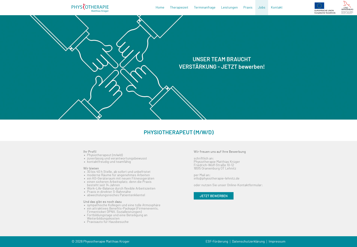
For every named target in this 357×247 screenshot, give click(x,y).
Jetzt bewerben (214, 196)
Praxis (248, 7)
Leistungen (229, 7)
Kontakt (277, 7)
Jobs (261, 7)
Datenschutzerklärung (248, 241)
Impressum (277, 241)
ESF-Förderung (217, 241)
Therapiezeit (179, 7)
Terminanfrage (205, 7)
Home (160, 7)
